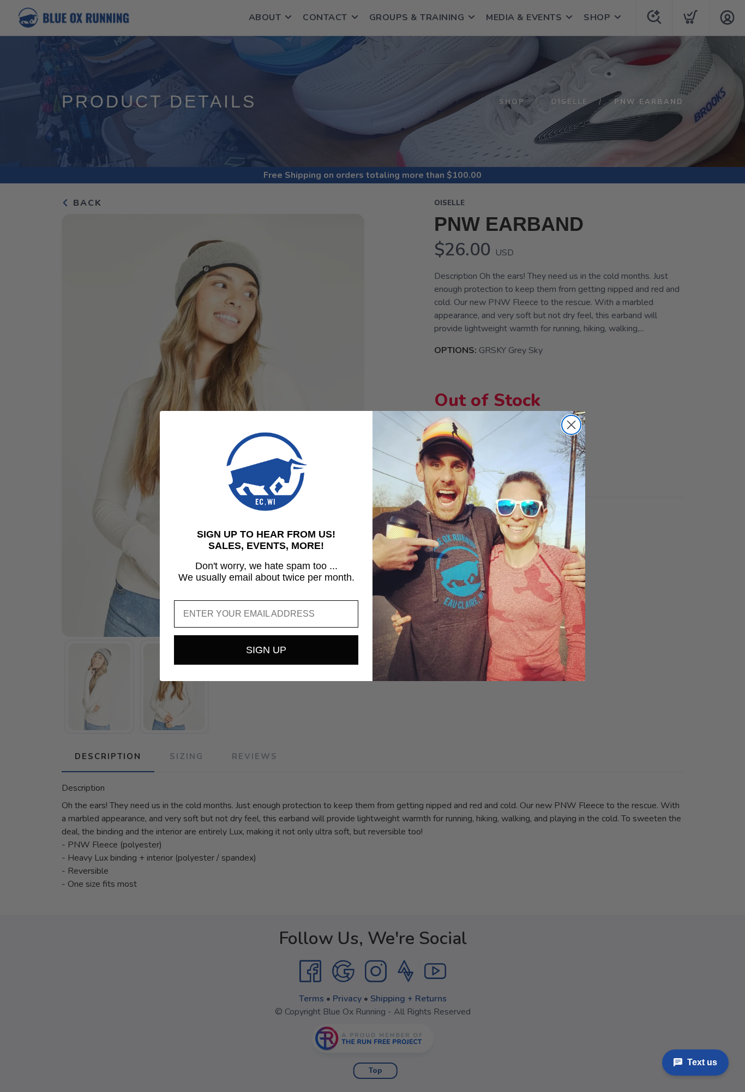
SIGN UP (266, 650)
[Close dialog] (571, 424)
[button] (266, 471)
